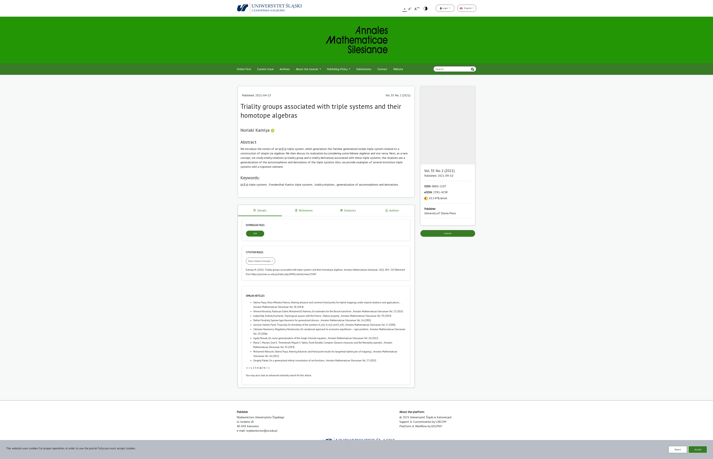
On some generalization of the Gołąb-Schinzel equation (297, 338)
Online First (244, 69)
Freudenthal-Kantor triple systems (290, 184)
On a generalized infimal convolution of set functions (297, 360)
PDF (255, 233)
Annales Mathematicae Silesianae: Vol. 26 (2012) (353, 338)
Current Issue (265, 69)
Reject (678, 449)
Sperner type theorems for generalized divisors (295, 320)
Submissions (363, 69)
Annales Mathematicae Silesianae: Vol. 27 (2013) (378, 311)
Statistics (350, 210)
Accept (697, 449)
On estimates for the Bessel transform (332, 311)
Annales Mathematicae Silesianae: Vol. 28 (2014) (278, 307)
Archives (285, 69)
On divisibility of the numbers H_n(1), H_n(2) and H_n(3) (316, 324)
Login (445, 8)
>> (268, 368)
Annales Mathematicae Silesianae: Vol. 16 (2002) (346, 320)
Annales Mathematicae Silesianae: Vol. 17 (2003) (370, 324)
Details (261, 210)
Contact (382, 69)
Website (398, 69)
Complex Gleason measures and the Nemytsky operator (353, 342)
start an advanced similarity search (278, 375)
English (467, 8)
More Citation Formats (259, 261)
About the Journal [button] (307, 69)
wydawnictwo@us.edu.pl (261, 430)
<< (247, 368)
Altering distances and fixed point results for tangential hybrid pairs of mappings (330, 351)
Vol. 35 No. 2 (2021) (398, 95)
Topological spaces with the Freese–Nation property (312, 315)
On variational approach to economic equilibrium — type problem (334, 329)
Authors (394, 210)
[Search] (472, 69)
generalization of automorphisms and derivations (367, 184)
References (306, 210)
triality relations (325, 184)
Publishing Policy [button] (337, 69)
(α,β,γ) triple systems (253, 184)
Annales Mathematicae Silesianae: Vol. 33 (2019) (366, 315)
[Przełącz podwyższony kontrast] (425, 8)
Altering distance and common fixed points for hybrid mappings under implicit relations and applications (345, 302)
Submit (447, 233)
